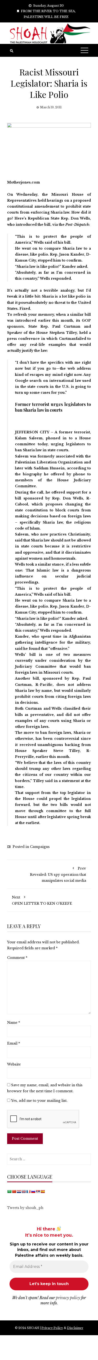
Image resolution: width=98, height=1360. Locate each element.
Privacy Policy (52, 1328)
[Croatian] (19, 1191)
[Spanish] (42, 1191)
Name (13, 1022)
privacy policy (68, 1297)
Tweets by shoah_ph (25, 1208)
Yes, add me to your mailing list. (39, 1100)
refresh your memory (33, 314)
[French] (28, 1191)
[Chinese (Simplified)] (14, 1191)
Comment (17, 958)
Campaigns (40, 847)
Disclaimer (75, 1328)
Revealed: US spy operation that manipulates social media (58, 874)
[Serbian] (38, 1191)
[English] (23, 1191)
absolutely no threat (47, 302)
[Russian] (33, 1191)
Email (13, 1043)
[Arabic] (9, 1191)
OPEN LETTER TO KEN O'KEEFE (42, 900)
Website (14, 1064)
